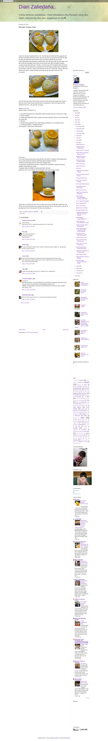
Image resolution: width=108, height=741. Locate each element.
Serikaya (81, 431)
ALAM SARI (78, 519)
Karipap (82, 400)
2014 (76, 117)
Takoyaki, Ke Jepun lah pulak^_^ (84, 332)
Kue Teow (77, 405)
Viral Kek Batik (84, 440)
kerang (87, 402)
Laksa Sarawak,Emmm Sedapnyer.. (84, 284)
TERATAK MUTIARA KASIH (80, 619)
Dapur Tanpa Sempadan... (78, 679)
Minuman (77, 415)
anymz (24, 256)
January (78, 273)
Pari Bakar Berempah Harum (83, 291)
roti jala (77, 426)
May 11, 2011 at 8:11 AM (28, 226)
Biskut (74, 386)
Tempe (86, 436)
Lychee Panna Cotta (81, 237)
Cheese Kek (78, 390)
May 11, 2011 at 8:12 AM (28, 239)
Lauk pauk (84, 409)
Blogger (80, 386)
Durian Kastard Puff (81, 203)
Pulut (88, 422)
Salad (85, 426)
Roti (80, 424)
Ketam (76, 403)
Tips (74, 438)
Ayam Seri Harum (80, 166)
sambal (75, 428)
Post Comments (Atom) (32, 332)
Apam (81, 380)
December (79, 126)
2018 (76, 115)
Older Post (65, 329)
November (79, 128)
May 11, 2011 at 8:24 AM (28, 250)
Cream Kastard (78, 391)
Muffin (85, 415)
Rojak (76, 424)
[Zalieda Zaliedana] (73, 492)
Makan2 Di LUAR (78, 410)
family (80, 395)
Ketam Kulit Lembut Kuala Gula (84, 314)
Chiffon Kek (86, 390)
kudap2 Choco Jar (85, 403)
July (77, 137)
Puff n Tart (81, 422)
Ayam (86, 382)
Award (80, 382)
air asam (75, 380)
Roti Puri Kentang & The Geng (85, 355)
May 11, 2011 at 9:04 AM (28, 263)
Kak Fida (26, 108)
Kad (77, 398)
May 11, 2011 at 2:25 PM (28, 299)
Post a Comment (25, 302)
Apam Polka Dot (80, 144)
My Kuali (77, 499)
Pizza (79, 421)
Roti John (78, 168)
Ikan (88, 396)
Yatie (23, 269)
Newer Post (22, 329)
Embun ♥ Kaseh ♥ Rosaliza (80, 661)
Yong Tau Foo (76, 443)
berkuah (79, 384)
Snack (87, 431)
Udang (75, 440)
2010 (76, 275)
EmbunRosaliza (26, 295)
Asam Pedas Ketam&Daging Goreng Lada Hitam (81, 197)
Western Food (82, 441)
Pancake (75, 419)
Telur (81, 436)
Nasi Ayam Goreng (81, 190)
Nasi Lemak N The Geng (82, 150)
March (78, 268)
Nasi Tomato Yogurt (81, 254)
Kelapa (77, 402)
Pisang (74, 421)
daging (75, 393)
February (78, 270)
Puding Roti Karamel (81, 178)
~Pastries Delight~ (27, 278)
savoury (85, 428)
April (77, 266)
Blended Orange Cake (82, 210)
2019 (76, 113)
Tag (88, 435)
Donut (74, 395)
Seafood (75, 431)
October (78, 131)
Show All (87, 698)
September (79, 133)
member (87, 414)
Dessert (83, 393)
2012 (76, 122)
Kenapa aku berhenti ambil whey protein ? (84, 563)
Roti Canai (87, 424)
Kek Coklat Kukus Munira (82, 184)
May (77, 142)
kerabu (82, 402)
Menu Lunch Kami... (81, 205)
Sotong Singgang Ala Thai (84, 622)
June (77, 140)
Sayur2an (84, 429)
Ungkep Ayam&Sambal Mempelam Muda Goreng (82, 214)
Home (44, 329)
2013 (76, 120)
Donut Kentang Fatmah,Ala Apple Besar (81, 262)
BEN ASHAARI (79, 559)
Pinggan (83, 644)
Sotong (87, 433)
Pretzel (86, 421)
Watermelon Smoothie (82, 208)
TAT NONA (83, 663)
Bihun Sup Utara (80, 163)
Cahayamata (77, 388)
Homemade (78, 396)
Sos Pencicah (79, 433)
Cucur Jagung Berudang (82, 201)
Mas (23, 231)
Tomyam (80, 438)
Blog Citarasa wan (80, 579)
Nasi (82, 418)
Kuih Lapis (84, 405)
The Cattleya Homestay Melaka (84, 603)
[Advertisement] (44, 316)
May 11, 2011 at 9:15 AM (28, 273)
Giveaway (87, 395)
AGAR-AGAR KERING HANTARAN (84, 582)
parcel (81, 419)
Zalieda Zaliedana (79, 84)
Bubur (86, 386)
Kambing (83, 398)
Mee (80, 414)
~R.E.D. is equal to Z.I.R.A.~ (80, 600)
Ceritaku (87, 388)
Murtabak (75, 417)
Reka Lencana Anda (76, 493)
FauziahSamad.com (80, 541)
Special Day (78, 435)
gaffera (57, 738)
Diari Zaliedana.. (37, 7)
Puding (74, 422)
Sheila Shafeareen (27, 220)
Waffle (74, 441)
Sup (84, 435)
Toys (86, 438)
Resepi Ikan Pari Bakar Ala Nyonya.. (84, 299)
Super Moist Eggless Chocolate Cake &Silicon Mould (81, 230)
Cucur (86, 391)
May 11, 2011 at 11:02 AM (28, 289)
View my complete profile (79, 107)
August (78, 135)
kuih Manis (77, 407)
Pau (86, 419)
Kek (24, 213)
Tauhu (76, 436)
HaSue (24, 244)
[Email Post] (41, 211)
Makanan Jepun (83, 412)
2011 (76, 124)
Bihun (85, 384)
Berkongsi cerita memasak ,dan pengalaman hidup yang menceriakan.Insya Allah (81, 641)
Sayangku (75, 429)
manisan (75, 414)
